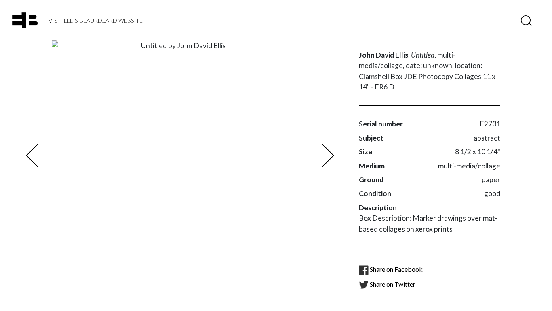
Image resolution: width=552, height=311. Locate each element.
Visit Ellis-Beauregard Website (95, 20)
